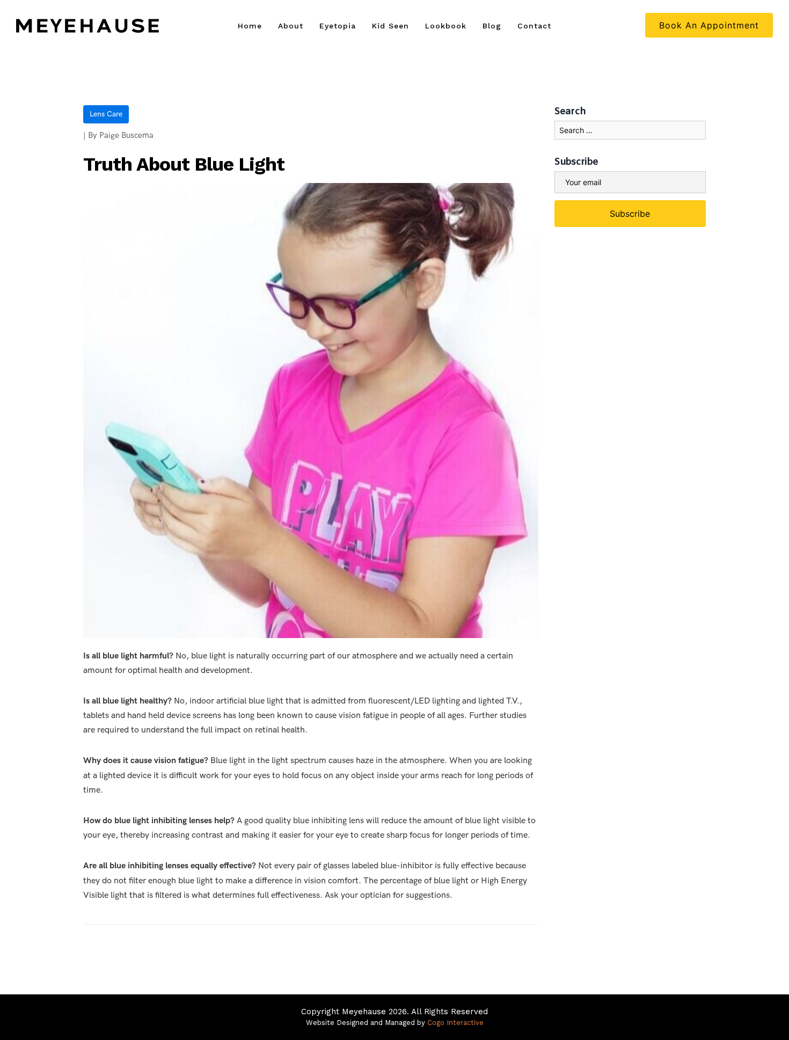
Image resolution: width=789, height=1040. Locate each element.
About (290, 25)
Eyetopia (337, 25)
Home (250, 25)
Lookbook (445, 25)
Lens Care (106, 114)
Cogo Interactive (455, 1023)
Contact (534, 25)
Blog (492, 25)
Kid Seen (390, 25)
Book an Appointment (709, 25)
